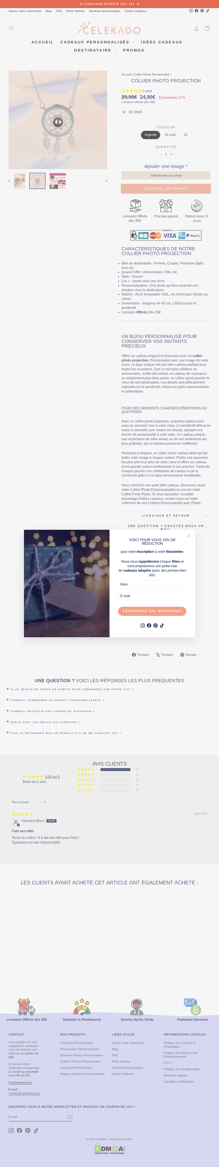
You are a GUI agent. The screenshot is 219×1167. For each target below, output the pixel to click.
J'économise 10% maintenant (152, 611)
